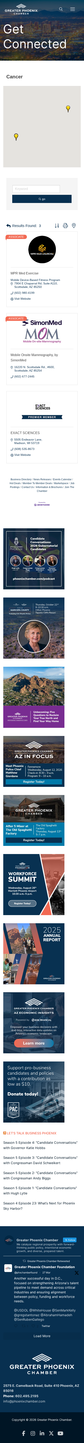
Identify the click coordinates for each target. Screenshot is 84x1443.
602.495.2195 (26, 1396)
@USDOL (21, 1310)
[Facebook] (23, 1433)
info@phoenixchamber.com (24, 1401)
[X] (51, 1433)
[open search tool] (61, 9)
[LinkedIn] (42, 1433)
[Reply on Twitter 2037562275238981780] (17, 1326)
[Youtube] (60, 1433)
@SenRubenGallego (29, 1319)
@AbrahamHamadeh (56, 1315)
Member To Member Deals (37, 483)
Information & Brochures (49, 487)
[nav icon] (72, 9)
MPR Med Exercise (25, 273)
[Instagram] (33, 1433)
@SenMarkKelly (64, 1310)
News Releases (42, 479)
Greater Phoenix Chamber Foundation (44, 1267)
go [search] (43, 199)
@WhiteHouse (40, 1310)
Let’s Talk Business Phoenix (31, 1133)
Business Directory (21, 479)
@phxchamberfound (25, 1272)
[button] (68, 109)
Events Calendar (62, 479)
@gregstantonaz (27, 1315)
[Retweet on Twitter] (24, 1260)
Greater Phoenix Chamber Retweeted (48, 1261)
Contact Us (28, 487)
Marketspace (61, 483)
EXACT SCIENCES (25, 433)
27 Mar (46, 1272)
